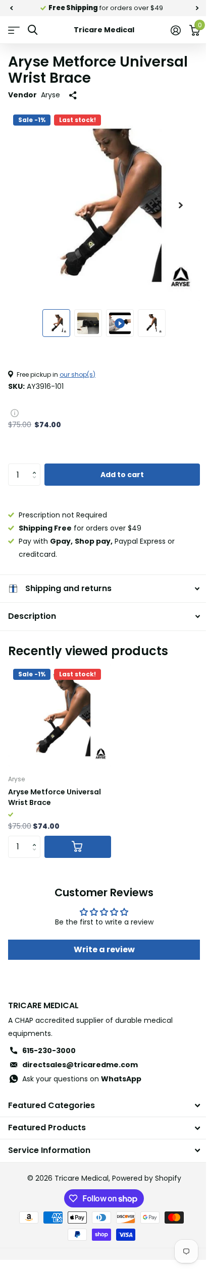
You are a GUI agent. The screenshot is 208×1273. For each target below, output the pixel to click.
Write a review (100, 949)
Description (32, 616)
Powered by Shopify (142, 1178)
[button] (36, 466)
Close (100, 1106)
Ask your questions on (81, 1079)
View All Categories (14, 30)
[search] (32, 30)
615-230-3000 (49, 1051)
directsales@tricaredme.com (80, 1065)
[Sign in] (175, 30)
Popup (15, 413)
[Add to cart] (77, 847)
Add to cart (122, 475)
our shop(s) (77, 374)
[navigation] (11, 8)
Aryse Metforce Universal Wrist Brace (54, 797)
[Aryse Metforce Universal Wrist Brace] (59, 715)
